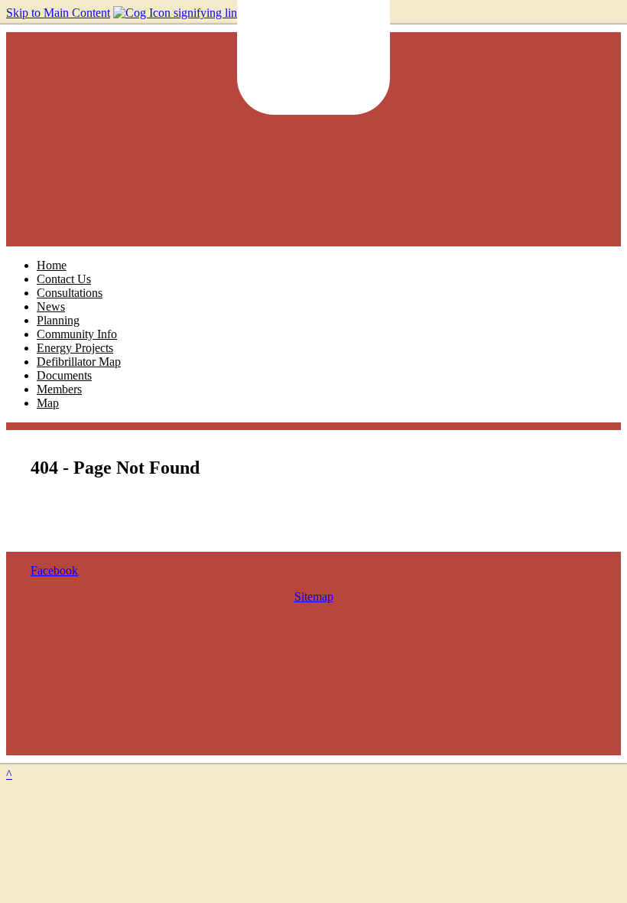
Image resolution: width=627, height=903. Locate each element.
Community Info (77, 334)
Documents (64, 375)
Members (59, 389)
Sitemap (313, 596)
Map (48, 402)
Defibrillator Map (79, 361)
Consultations (69, 292)
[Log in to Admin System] (215, 12)
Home (52, 265)
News (51, 306)
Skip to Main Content (58, 12)
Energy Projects (75, 347)
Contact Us (64, 278)
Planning (58, 320)
